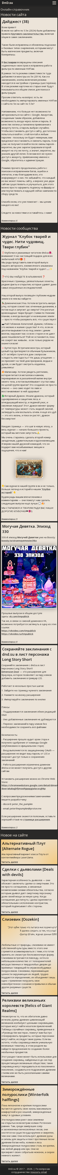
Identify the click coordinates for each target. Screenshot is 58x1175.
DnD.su (7, 3)
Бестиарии (10, 62)
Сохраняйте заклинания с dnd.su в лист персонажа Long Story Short (27, 654)
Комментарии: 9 (9, 519)
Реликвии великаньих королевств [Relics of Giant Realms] (27, 1005)
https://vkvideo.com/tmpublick (19, 630)
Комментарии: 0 (9, 641)
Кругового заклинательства (27, 33)
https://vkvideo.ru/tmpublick (17, 633)
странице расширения (36, 819)
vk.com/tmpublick (19, 616)
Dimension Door (10, 671)
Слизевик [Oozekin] (20, 919)
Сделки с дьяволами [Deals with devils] (28, 872)
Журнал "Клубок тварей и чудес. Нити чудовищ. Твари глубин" (26, 241)
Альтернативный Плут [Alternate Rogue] (24, 846)
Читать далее (10, 861)
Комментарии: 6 (9, 220)
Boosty (48, 187)
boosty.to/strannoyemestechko (19, 540)
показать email (38, 1172)
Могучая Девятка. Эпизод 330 (26, 529)
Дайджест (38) (15, 21)
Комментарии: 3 (9, 827)
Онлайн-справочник (15, 9)
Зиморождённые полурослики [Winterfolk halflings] (25, 1094)
